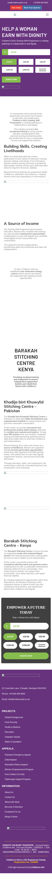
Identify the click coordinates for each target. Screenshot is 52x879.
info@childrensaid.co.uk (19, 699)
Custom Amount (42, 70)
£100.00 (9, 70)
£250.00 (26, 70)
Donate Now (11, 79)
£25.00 (26, 62)
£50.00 (42, 62)
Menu (47, 14)
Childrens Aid (37, 867)
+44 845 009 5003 (17, 694)
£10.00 (9, 62)
